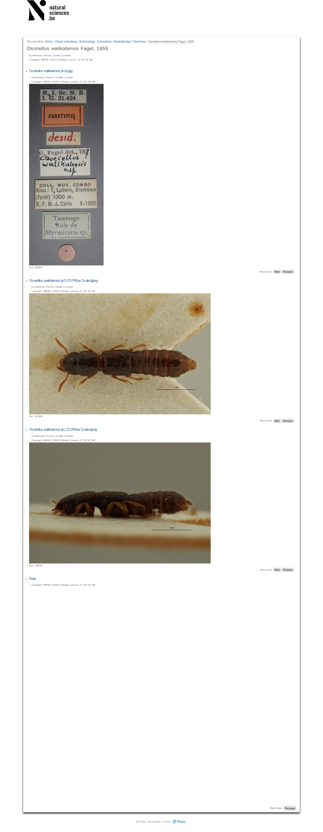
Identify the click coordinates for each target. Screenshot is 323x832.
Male (277, 271)
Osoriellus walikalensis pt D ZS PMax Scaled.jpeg (63, 280)
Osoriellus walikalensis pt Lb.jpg (50, 71)
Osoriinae (139, 41)
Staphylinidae (122, 41)
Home (48, 41)
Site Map (141, 821)
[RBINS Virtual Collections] (51, 11)
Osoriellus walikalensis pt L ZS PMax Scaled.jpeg (63, 429)
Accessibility (154, 821)
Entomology (87, 41)
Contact (166, 821)
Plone (179, 821)
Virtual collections (66, 41)
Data (32, 578)
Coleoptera (104, 41)
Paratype (288, 271)
